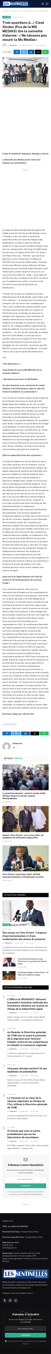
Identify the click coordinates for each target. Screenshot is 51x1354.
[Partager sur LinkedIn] (31, 52)
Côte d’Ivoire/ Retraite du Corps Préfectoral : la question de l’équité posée (32, 961)
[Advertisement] (25, 120)
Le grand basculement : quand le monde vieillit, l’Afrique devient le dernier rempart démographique (24, 796)
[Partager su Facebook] (17, 52)
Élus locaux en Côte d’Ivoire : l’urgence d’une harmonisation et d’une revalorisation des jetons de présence (24, 936)
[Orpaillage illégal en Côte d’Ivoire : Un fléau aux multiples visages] (9, 975)
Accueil (5, 11)
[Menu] (47, 4)
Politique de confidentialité (32, 1194)
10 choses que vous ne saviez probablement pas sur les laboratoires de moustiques (23, 1134)
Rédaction (13, 45)
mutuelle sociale (10, 724)
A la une (6, 17)
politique (43, 1341)
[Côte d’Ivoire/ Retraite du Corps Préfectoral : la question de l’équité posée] (9, 962)
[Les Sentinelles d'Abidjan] (15, 4)
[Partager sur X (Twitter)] (24, 52)
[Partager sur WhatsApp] (45, 52)
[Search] (42, 4)
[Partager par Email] (38, 52)
